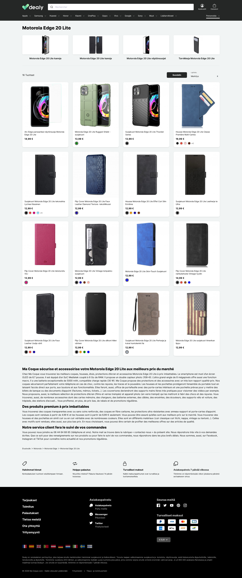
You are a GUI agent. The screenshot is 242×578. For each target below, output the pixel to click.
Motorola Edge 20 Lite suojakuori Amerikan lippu (195, 341)
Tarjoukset (29, 500)
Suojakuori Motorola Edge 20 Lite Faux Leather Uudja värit (42, 341)
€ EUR (162, 539)
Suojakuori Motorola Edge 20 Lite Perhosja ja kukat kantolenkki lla (145, 341)
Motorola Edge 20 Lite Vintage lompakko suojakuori (93, 272)
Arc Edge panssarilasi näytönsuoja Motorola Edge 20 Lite (44, 133)
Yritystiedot (77, 571)
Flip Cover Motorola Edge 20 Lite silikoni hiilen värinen (96, 341)
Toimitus (28, 506)
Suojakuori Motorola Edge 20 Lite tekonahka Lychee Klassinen (45, 202)
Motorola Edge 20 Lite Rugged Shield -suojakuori (92, 133)
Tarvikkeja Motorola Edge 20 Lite (197, 58)
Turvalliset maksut (133, 469)
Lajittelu (194, 72)
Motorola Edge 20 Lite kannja (45, 58)
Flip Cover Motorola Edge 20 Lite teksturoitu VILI (45, 272)
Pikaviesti (100, 517)
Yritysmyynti (31, 532)
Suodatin (177, 75)
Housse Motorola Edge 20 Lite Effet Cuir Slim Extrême (145, 202)
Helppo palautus (81, 469)
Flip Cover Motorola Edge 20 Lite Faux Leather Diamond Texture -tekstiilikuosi (93, 202)
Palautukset (30, 513)
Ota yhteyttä (31, 526)
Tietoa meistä (31, 519)
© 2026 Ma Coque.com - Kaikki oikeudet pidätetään (45, 571)
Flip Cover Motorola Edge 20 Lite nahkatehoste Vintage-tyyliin (191, 272)
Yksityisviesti (102, 526)
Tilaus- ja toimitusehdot (97, 571)
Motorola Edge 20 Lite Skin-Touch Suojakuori (145, 271)
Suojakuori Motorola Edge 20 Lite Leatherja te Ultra (196, 202)
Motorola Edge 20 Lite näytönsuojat (146, 58)
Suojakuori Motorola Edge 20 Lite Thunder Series (144, 133)
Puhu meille (101, 508)
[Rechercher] (51, 7)
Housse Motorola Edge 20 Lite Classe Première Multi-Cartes (193, 133)
